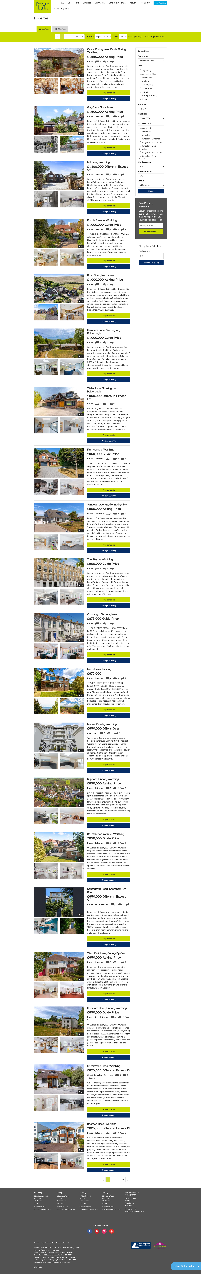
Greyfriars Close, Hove (100, 107)
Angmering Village (149, 74)
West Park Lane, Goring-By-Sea (106, 953)
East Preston (147, 84)
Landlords (87, 3)
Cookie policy (50, 1243)
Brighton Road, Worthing (101, 1123)
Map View (62, 29)
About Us (133, 3)
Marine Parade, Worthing (102, 724)
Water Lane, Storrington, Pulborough (101, 389)
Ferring (144, 92)
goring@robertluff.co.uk (66, 1209)
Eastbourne (146, 88)
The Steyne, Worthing (100, 559)
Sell (69, 3)
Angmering (146, 70)
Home (56, 9)
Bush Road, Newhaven (100, 275)
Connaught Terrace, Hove (102, 614)
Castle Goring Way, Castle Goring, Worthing (106, 50)
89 (77, 36)
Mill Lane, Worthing (98, 162)
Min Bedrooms (144, 162)
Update (151, 191)
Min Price (142, 104)
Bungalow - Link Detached (147, 147)
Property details (109, 93)
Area (140, 65)
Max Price (142, 114)
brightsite (38, 1267)
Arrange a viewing (109, 98)
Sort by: (90, 36)
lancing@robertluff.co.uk (89, 1209)
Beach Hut (146, 131)
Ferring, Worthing (149, 95)
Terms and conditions (63, 1243)
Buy (62, 3)
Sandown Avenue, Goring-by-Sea (107, 504)
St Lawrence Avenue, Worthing (105, 834)
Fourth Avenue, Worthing (102, 220)
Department (143, 56)
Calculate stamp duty (151, 262)
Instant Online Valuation (186, 1266)
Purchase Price (144, 251)
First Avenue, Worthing (100, 449)
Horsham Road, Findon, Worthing (107, 1008)
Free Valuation (160, 3)
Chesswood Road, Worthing (103, 1065)
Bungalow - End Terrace (151, 142)
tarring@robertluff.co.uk (112, 1209)
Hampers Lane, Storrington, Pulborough (103, 331)
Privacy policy (39, 1243)
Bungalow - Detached (150, 138)
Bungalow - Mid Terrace (151, 152)
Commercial (100, 3)
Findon (144, 99)
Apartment (146, 128)
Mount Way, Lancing (99, 669)
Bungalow (145, 135)
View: (115, 36)
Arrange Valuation (151, 231)
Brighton (145, 81)
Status (141, 180)
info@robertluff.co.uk (43, 1209)
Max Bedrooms (145, 171)
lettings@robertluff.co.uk (135, 1211)
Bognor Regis (147, 77)
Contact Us (146, 3)
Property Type (144, 123)
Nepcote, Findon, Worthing (103, 779)
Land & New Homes (117, 3)
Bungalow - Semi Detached (147, 157)
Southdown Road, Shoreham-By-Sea (107, 890)
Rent (77, 3)
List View (45, 29)
